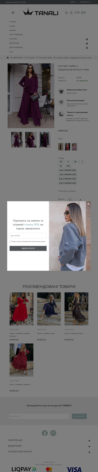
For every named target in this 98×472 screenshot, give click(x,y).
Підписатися (28, 248)
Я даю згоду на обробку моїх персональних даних (28, 241)
